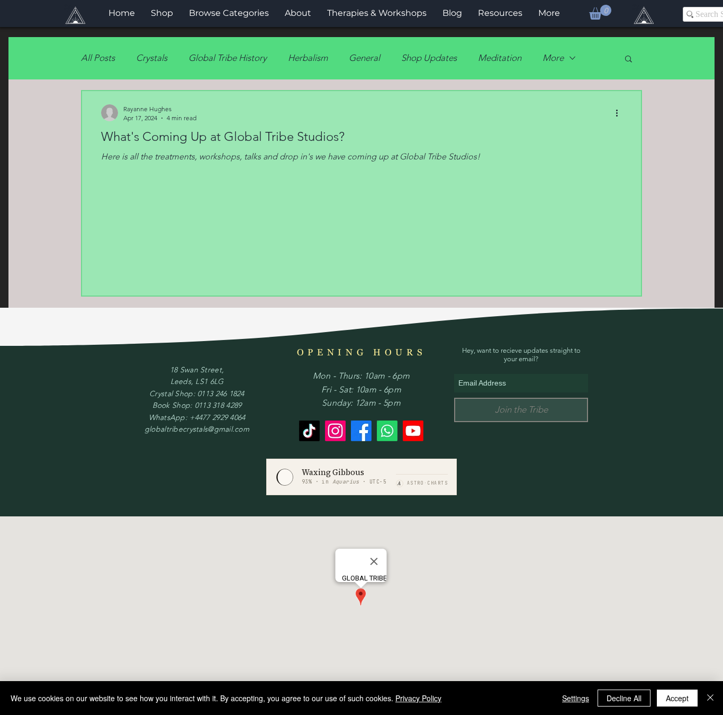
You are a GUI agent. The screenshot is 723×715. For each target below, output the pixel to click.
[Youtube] (413, 431)
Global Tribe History (227, 57)
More (553, 57)
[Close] (710, 698)
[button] (600, 12)
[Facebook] (361, 431)
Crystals (151, 57)
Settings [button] (575, 698)
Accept (677, 698)
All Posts (98, 57)
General (364, 57)
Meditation (499, 57)
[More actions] (620, 112)
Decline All (624, 698)
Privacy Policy (418, 698)
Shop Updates (429, 57)
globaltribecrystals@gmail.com (196, 429)
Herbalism (308, 57)
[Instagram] (335, 431)
